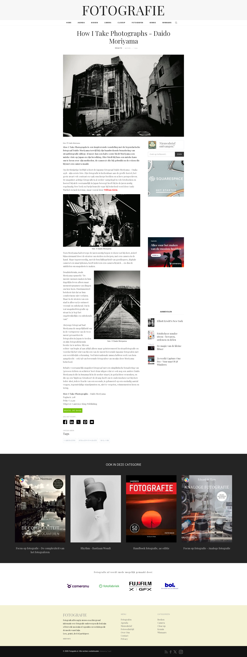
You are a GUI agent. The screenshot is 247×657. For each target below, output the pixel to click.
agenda (81, 23)
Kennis (160, 629)
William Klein (110, 190)
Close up (161, 626)
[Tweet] (78, 422)
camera (107, 23)
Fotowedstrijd (127, 629)
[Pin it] (85, 422)
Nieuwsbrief (126, 626)
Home (68, 23)
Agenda (124, 623)
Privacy (124, 639)
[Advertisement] (169, 217)
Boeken (160, 619)
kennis (153, 23)
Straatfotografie (88, 440)
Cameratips (69, 440)
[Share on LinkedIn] (72, 422)
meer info (67, 639)
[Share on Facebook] (65, 422)
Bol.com (105, 440)
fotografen (137, 23)
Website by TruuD (105, 651)
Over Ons (125, 632)
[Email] (92, 422)
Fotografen (126, 619)
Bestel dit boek (73, 410)
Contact (124, 635)
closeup (121, 23)
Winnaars (161, 632)
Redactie (118, 48)
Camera (161, 623)
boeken (94, 23)
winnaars (166, 23)
